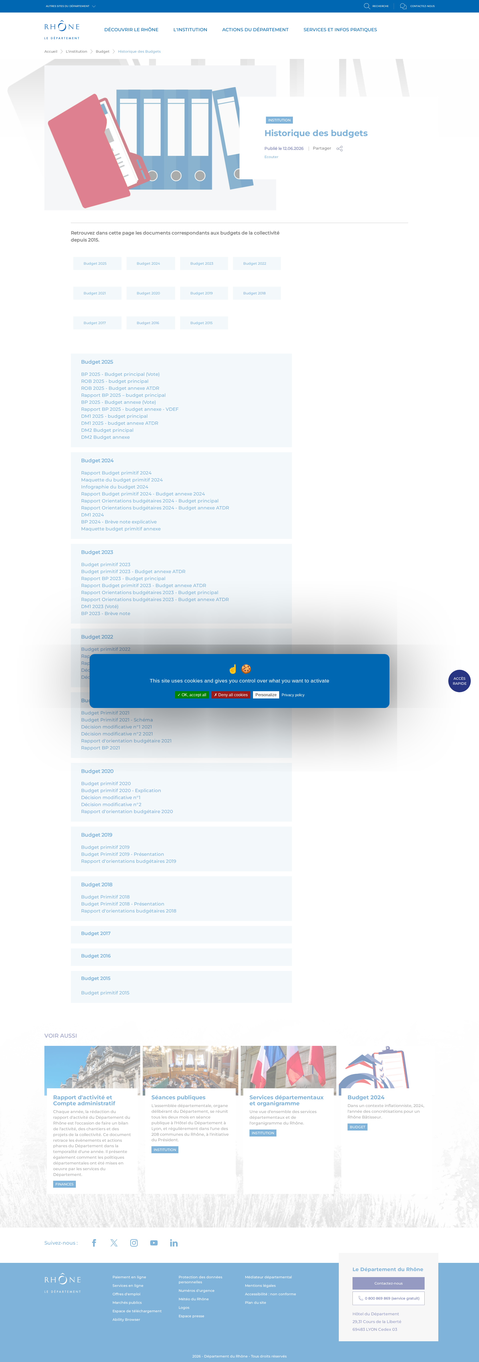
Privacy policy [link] (293, 695)
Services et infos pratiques (340, 29)
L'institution (190, 29)
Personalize (266, 695)
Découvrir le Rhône (131, 29)
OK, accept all (193, 695)
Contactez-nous (422, 6)
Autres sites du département (68, 6)
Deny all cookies (232, 695)
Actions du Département (255, 29)
